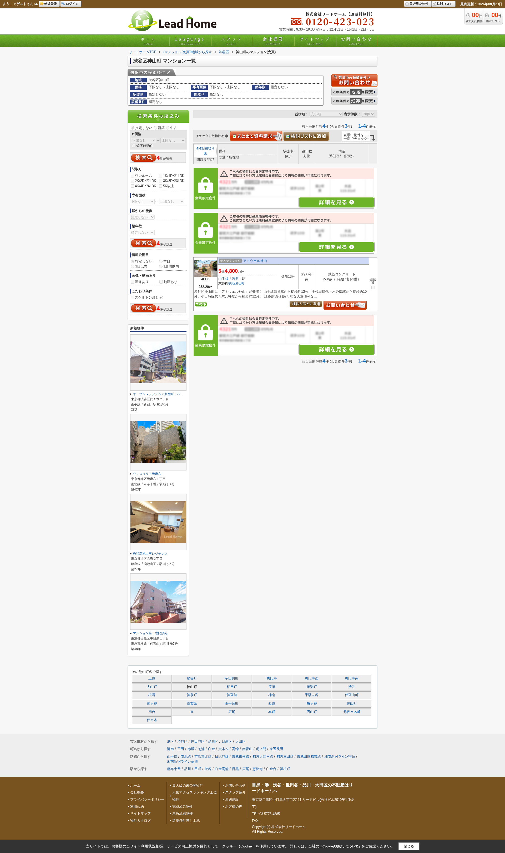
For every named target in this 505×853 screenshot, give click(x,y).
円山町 (312, 712)
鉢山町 (352, 703)
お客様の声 (233, 807)
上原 (151, 678)
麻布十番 (174, 769)
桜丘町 (232, 687)
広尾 (231, 712)
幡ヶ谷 (312, 703)
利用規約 (137, 807)
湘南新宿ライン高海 (182, 761)
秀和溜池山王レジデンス (150, 554)
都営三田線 (285, 756)
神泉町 (192, 695)
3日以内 (141, 266)
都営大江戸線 (262, 756)
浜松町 (285, 769)
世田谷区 (198, 741)
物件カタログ (140, 820)
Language (190, 41)
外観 (199, 148)
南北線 (186, 756)
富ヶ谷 (152, 703)
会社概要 (273, 41)
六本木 (223, 749)
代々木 (152, 720)
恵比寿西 (312, 678)
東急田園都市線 (309, 756)
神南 (271, 695)
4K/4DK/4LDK (145, 186)
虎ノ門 (261, 749)
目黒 (235, 769)
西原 (271, 703)
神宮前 (232, 695)
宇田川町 (232, 678)
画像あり (142, 282)
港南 (170, 749)
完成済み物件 (182, 807)
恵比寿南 (351, 678)
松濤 (151, 695)
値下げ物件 (144, 146)
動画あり (170, 282)
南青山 (247, 749)
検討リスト (445, 3)
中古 (173, 128)
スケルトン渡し (149, 297)
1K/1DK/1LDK (173, 176)
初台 (151, 712)
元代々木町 (351, 712)
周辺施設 (232, 799)
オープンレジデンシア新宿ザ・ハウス (159, 394)
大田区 (240, 741)
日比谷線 (222, 756)
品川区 (213, 741)
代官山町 (351, 695)
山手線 (223, 279)
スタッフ (231, 41)
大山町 (152, 687)
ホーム (148, 41)
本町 (271, 712)
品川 (187, 769)
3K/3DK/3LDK (173, 181)
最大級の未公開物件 (187, 785)
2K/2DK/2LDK (145, 181)
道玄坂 (192, 703)
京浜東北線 (202, 756)
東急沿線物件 (182, 813)
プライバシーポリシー (147, 799)
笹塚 (271, 687)
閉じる (409, 846)
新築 (161, 128)
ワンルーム (143, 176)
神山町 (240, 283)
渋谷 (235, 279)
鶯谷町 (192, 678)
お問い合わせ (356, 41)
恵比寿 (272, 678)
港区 (170, 741)
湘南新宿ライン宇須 (339, 756)
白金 (211, 749)
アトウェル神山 (255, 261)
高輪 (235, 749)
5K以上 (168, 186)
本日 (166, 261)
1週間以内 (171, 266)
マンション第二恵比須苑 (150, 633)
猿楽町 (312, 687)
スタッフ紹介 (235, 792)
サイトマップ (315, 41)
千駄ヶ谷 (312, 695)
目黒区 (227, 741)
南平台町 (232, 703)
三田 (180, 749)
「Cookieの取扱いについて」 (340, 846)
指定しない (143, 128)
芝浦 (201, 749)
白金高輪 (222, 769)
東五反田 (276, 749)
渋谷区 (231, 283)
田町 (197, 769)
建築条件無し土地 (186, 820)
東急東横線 (240, 756)
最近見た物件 (419, 3)
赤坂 (191, 749)
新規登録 (50, 3)
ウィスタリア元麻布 (147, 474)
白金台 (271, 769)
